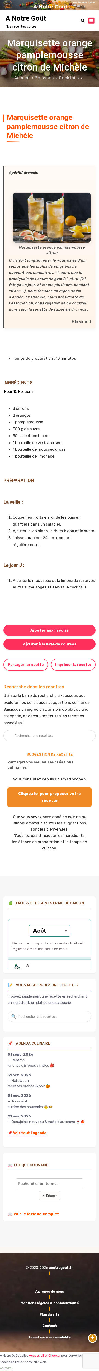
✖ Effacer (49, 1196)
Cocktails (69, 77)
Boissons (44, 77)
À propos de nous (49, 1292)
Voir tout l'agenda (27, 1133)
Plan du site (49, 1315)
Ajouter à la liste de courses (49, 644)
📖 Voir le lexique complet (33, 1214)
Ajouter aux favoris (49, 630)
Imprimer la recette (73, 665)
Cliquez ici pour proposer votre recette (49, 797)
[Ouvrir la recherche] (83, 20)
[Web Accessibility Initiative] (92, 1338)
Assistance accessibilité (49, 1337)
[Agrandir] (85, 198)
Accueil (22, 77)
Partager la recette (26, 665)
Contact (49, 1326)
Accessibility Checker (45, 1355)
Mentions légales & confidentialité (49, 1303)
